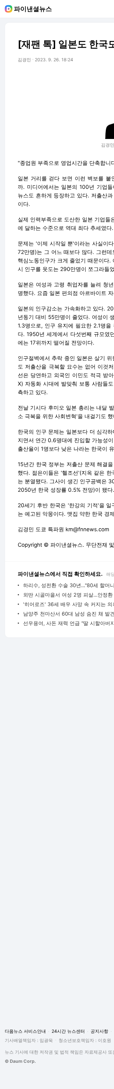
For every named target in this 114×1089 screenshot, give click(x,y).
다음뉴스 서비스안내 (25, 1031)
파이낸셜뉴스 (33, 9)
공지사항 (99, 1031)
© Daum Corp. (20, 1061)
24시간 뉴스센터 (68, 1031)
